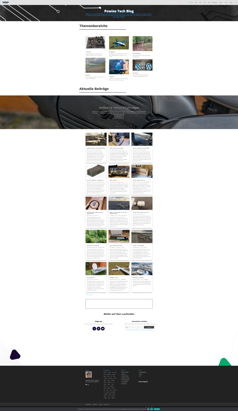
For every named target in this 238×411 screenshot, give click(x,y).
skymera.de (124, 383)
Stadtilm (114, 394)
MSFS (209, 2)
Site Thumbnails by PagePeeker (92, 381)
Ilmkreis (109, 384)
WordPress (113, 397)
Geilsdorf (112, 380)
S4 (104, 392)
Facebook (105, 378)
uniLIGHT (105, 397)
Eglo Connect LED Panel (116, 245)
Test (109, 395)
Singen (110, 394)
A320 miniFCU (113, 180)
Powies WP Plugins (125, 379)
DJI (111, 376)
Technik (102, 182)
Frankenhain (110, 378)
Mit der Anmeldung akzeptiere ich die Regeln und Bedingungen (140, 329)
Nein (152, 409)
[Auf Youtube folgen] (103, 328)
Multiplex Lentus (114, 277)
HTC (113, 382)
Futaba (115, 378)
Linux (108, 386)
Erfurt (114, 376)
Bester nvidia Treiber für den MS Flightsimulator (118, 213)
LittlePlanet (112, 386)
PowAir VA (124, 374)
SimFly (140, 374)
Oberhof (108, 388)
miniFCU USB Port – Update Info (95, 180)
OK (148, 409)
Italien (105, 386)
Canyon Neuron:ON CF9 (139, 180)
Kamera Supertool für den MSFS (141, 148)
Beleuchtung (108, 374)
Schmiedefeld (112, 392)
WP (200, 2)
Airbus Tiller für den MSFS (116, 148)
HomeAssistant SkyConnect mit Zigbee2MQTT (95, 213)
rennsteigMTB (125, 381)
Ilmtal (113, 384)
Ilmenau (105, 384)
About (231, 2)
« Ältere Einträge (89, 294)
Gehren (108, 380)
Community (106, 404)
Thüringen (113, 395)
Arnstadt (109, 372)
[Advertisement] (119, 303)
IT (98, 215)
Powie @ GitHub (125, 376)
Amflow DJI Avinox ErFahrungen (119, 108)
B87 (115, 372)
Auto (112, 372)
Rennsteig (114, 390)
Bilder (220, 2)
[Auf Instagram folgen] (98, 328)
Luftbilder (146, 279)
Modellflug (214, 2)
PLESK (107, 390)
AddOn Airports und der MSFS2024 (96, 148)
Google (105, 382)
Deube (108, 376)
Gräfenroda (109, 382)
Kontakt (100, 404)
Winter (109, 397)
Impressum (94, 404)
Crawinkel (113, 374)
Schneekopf (106, 394)
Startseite (191, 2)
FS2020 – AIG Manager (138, 245)
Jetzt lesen (119, 117)
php (204, 2)
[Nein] (236, 409)
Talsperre (105, 395)
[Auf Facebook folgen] (94, 328)
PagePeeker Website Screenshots (92, 380)
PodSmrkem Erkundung (93, 245)
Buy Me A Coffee (125, 372)
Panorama (113, 388)
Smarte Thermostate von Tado (140, 212)
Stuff (226, 2)
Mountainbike (121, 110)
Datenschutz (88, 404)
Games (122, 215)
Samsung (107, 392)
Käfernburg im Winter (138, 277)
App (196, 2)
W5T (140, 376)
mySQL (105, 388)
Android (105, 372)
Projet (111, 390)
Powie (111, 110)
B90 (104, 374)
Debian (105, 376)
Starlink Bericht (91, 277)
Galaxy (105, 380)
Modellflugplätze (142, 372)
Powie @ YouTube (125, 377)
